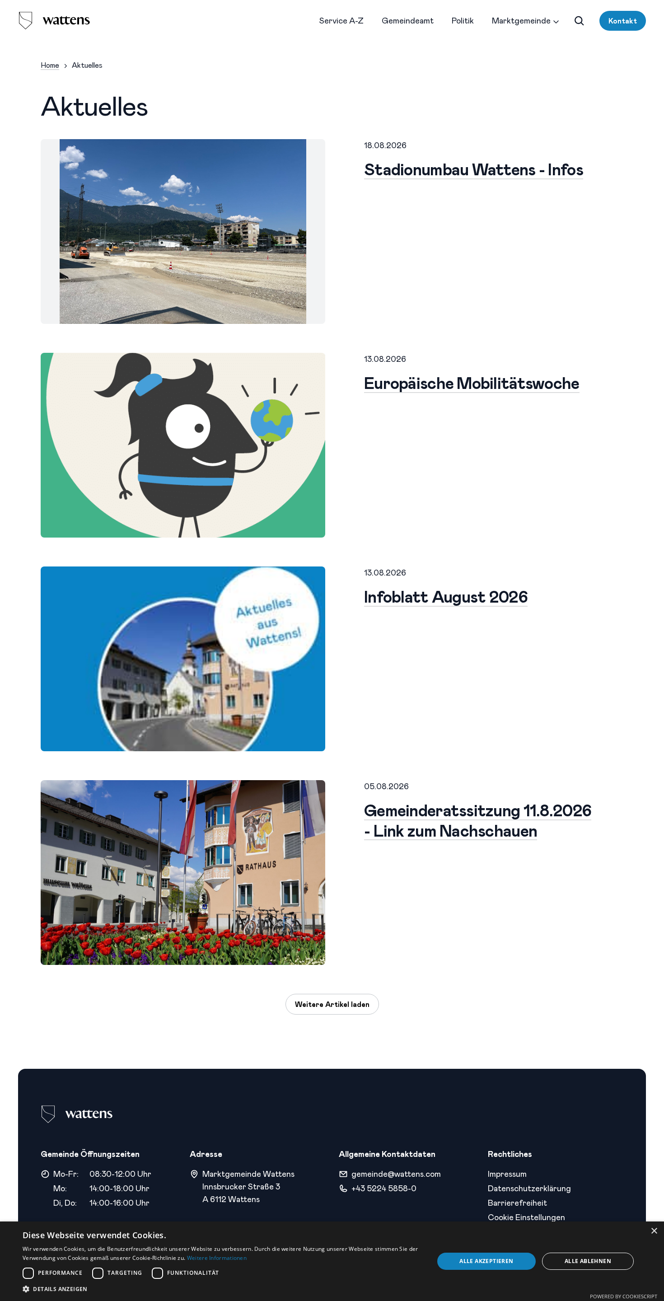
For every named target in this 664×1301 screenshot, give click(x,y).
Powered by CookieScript (623, 1296)
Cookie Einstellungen (526, 1217)
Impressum (507, 1173)
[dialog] (332, 1261)
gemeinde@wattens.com (396, 1173)
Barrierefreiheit (517, 1202)
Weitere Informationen (217, 1258)
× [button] (653, 1231)
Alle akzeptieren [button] (486, 1261)
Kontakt (622, 21)
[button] (222, 1289)
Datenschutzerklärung (529, 1188)
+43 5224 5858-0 (383, 1188)
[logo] (54, 20)
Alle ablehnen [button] (588, 1261)
